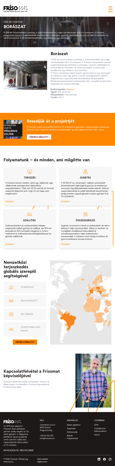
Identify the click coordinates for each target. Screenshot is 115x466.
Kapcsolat (71, 429)
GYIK (96, 425)
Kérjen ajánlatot (74, 425)
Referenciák (72, 432)
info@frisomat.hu (47, 438)
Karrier (97, 435)
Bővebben (9, 201)
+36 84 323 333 (46, 436)
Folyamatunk (72, 438)
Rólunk (70, 436)
